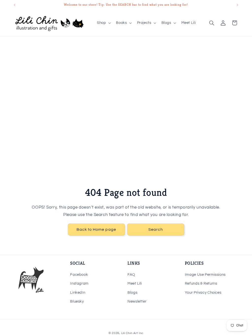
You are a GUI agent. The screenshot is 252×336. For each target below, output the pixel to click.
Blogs (132, 292)
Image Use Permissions (205, 274)
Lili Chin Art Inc (132, 333)
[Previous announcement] (14, 5)
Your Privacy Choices (203, 292)
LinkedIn (77, 292)
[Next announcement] (237, 5)
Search (155, 229)
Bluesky (77, 301)
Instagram (79, 283)
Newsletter (136, 301)
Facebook (79, 274)
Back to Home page (96, 229)
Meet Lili (134, 283)
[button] (103, 22)
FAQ (131, 274)
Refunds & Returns (201, 283)
